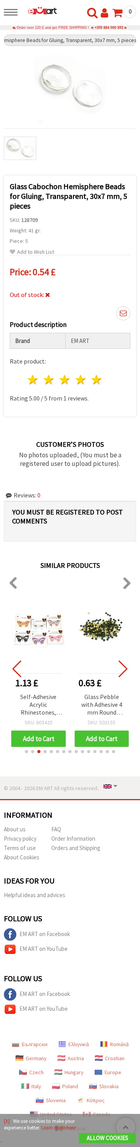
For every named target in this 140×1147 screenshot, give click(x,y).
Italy (36, 1086)
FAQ (56, 829)
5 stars (97, 380)
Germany (36, 1058)
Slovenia (56, 1100)
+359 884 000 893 (108, 28)
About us (15, 829)
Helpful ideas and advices (34, 895)
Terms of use (20, 848)
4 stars (81, 380)
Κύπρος (96, 1100)
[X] (7, 1121)
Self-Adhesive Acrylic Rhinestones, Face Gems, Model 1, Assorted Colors (38, 705)
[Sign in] (106, 13)
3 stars (65, 380)
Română (119, 1044)
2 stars (49, 380)
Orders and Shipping (75, 848)
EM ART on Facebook (44, 934)
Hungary (74, 1072)
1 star (33, 380)
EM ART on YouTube (43, 948)
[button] (26, 751)
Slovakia (109, 1086)
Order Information (73, 838)
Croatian (114, 1058)
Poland (70, 1086)
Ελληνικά (78, 1044)
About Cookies (21, 857)
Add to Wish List (35, 252)
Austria (76, 1058)
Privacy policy (20, 838)
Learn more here (58, 1127)
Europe (113, 1072)
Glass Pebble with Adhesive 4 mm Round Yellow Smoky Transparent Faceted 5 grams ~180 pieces (101, 705)
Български (34, 1044)
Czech (36, 1072)
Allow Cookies (107, 1138)
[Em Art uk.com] (39, 10)
